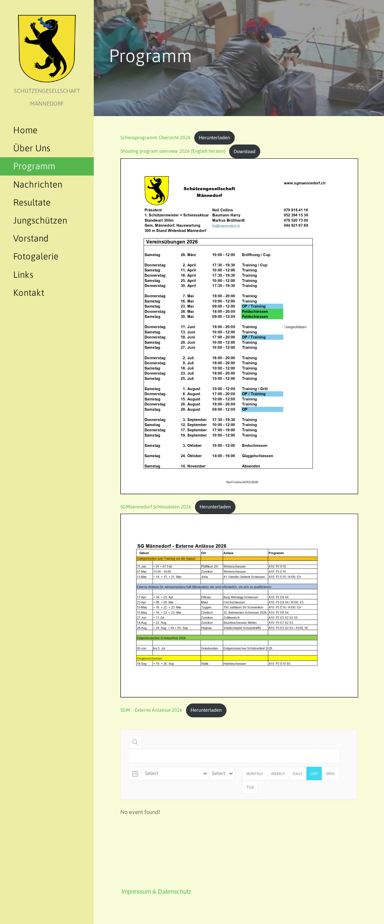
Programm (34, 166)
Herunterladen (214, 137)
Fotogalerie (35, 256)
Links (23, 275)
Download (244, 151)
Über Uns (31, 148)
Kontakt (28, 293)
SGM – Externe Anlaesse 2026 (151, 710)
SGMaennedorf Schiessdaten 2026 (155, 507)
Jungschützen (40, 220)
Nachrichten (37, 184)
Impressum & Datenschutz (156, 891)
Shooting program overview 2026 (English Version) (172, 151)
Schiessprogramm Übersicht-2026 (155, 137)
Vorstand (31, 238)
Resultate (32, 202)
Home (25, 130)
